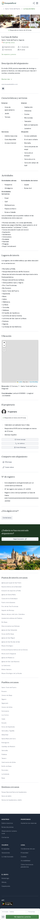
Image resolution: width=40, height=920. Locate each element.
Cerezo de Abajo (7, 695)
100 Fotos (34, 25)
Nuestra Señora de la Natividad (11, 587)
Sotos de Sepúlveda (8, 727)
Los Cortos (5, 715)
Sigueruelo (5, 703)
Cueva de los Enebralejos (10, 598)
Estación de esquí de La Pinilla (11, 591)
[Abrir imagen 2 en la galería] (25, 18)
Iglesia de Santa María (9, 594)
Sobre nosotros (7, 823)
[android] (20, 904)
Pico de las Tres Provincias (10, 606)
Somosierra (5, 711)
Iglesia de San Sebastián (9, 630)
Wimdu (4, 882)
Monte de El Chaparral (9, 654)
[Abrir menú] (37, 3)
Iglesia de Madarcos (8, 657)
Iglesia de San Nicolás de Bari (11, 642)
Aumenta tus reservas (29, 823)
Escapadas (5, 849)
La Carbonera (6, 665)
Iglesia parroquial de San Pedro (11, 583)
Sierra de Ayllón (6, 796)
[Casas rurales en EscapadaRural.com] (9, 3)
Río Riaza (4, 622)
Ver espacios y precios (22, 917)
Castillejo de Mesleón (8, 746)
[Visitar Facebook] (3, 88)
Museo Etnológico (7, 646)
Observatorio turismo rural (9, 832)
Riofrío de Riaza (6, 766)
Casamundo (6, 886)
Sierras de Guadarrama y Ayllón (12, 800)
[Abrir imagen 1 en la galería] (10, 21)
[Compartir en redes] (34, 3)
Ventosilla (5, 750)
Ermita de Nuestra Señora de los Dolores (15, 650)
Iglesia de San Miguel (8, 638)
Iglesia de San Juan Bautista (10, 661)
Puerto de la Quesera (8, 602)
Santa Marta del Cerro (9, 739)
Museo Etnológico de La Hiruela (12, 673)
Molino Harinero (7, 669)
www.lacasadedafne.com (10, 84)
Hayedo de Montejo (8, 610)
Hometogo (5, 878)
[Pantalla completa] (20, 361)
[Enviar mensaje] (3, 917)
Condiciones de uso (28, 849)
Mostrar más (6, 79)
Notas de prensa (7, 827)
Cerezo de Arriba (7, 707)
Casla (3, 719)
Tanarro (4, 758)
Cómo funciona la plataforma (27, 865)
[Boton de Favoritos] (35, 19)
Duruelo (4, 723)
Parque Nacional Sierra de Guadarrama (14, 792)
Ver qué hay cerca (8, 42)
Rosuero (4, 691)
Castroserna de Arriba (9, 762)
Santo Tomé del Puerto (9, 687)
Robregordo (5, 742)
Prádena (4, 754)
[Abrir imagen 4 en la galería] (25, 25)
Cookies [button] (24, 857)
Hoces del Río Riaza (8, 634)
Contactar (5, 837)
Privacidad (24, 853)
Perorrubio (5, 770)
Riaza (3, 778)
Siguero (4, 699)
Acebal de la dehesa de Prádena (12, 618)
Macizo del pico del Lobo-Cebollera (13, 614)
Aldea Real (5, 735)
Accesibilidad (25, 861)
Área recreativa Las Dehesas (11, 626)
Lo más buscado (7, 857)
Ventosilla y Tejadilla (8, 731)
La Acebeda (5, 774)
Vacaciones (6, 853)
